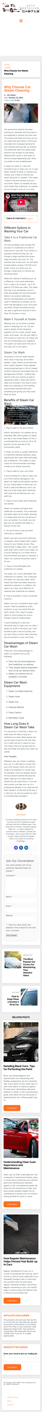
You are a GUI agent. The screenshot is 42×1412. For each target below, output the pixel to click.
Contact (10, 1405)
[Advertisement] (21, 41)
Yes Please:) (12, 1367)
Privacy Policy (12, 1397)
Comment (10, 875)
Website (9, 915)
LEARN (7, 67)
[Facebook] (21, 848)
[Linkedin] (26, 848)
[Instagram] (16, 848)
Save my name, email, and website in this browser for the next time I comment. (21, 928)
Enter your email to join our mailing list (20, 1354)
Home (7, 64)
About (9, 1401)
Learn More (12, 1108)
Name (9, 897)
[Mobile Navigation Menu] (21, 20)
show (29, 218)
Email (9, 906)
